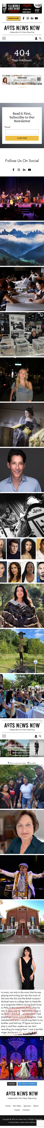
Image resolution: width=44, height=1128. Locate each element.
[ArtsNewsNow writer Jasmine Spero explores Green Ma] (22, 425)
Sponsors (27, 1106)
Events (17, 1110)
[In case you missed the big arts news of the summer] (22, 741)
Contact (25, 1110)
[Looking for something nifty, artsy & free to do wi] (22, 922)
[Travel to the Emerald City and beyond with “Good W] (22, 968)
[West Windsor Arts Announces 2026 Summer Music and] (22, 787)
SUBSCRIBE (22, 138)
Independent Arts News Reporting (22, 32)
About (36, 1106)
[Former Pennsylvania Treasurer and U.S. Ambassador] (22, 470)
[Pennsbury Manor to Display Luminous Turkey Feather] (22, 606)
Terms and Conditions (28, 1122)
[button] (18, 87)
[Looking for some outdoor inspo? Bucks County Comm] (22, 651)
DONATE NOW (13, 18)
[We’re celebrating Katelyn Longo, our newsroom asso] (22, 379)
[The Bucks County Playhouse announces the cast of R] (22, 560)
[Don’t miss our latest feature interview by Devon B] (22, 515)
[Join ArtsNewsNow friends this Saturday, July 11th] (22, 877)
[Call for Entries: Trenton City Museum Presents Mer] (22, 244)
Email (7, 127)
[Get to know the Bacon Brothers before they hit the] (22, 1013)
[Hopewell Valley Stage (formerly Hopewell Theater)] (22, 198)
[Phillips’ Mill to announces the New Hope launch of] (22, 832)
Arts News (17, 1106)
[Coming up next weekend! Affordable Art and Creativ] (22, 696)
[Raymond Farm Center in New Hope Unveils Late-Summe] (22, 289)
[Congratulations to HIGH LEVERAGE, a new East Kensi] (22, 334)
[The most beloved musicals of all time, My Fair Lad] (22, 1058)
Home (8, 1106)
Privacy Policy (14, 1122)
